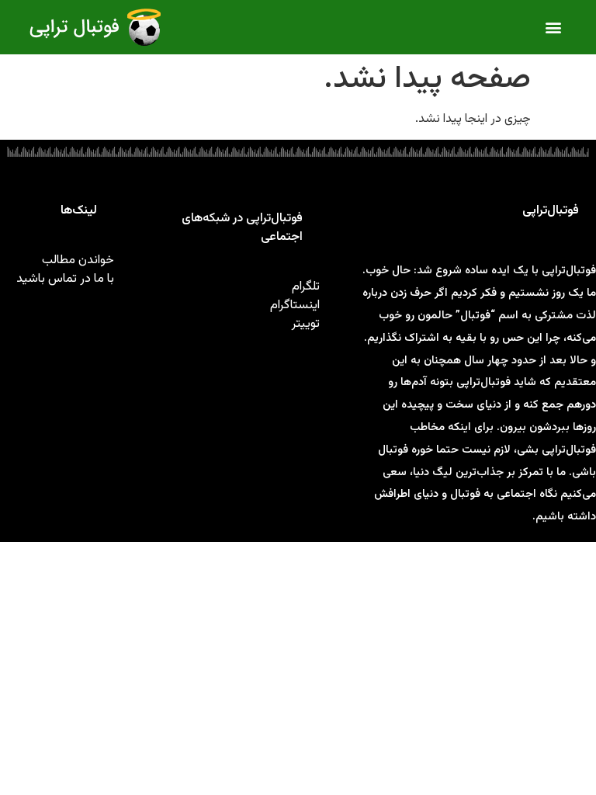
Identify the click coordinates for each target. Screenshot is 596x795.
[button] (554, 27)
